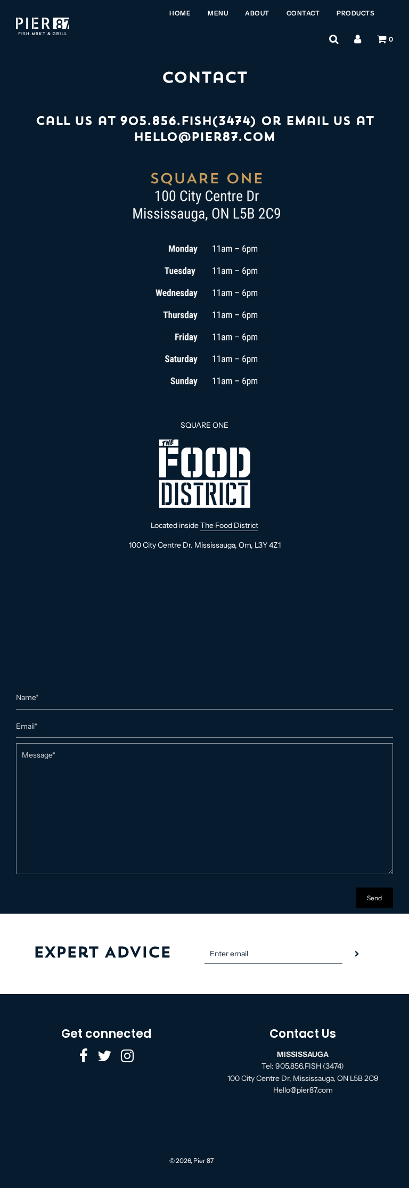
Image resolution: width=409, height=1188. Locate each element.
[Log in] (357, 39)
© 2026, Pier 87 (191, 1161)
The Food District (229, 525)
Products (355, 13)
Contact (303, 13)
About (257, 13)
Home (180, 13)
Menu (218, 13)
